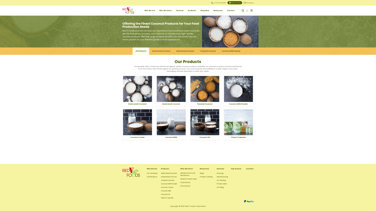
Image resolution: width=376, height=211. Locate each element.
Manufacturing (222, 177)
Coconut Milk (166, 191)
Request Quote (236, 3)
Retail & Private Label (188, 179)
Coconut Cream (167, 187)
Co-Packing (221, 180)
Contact (250, 169)
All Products (141, 51)
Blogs (202, 173)
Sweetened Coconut (185, 51)
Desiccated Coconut (161, 51)
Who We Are (149, 10)
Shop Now (204, 10)
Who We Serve (165, 10)
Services (179, 10)
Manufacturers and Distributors (187, 174)
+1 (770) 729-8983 (220, 3)
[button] (149, 10)
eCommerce (185, 186)
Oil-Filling (220, 187)
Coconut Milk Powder (231, 51)
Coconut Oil (165, 194)
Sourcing (220, 173)
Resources (218, 10)
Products (192, 10)
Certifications (152, 177)
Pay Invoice (250, 3)
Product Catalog (206, 177)
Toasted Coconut (208, 51)
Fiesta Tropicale (167, 198)
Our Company (152, 173)
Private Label (222, 184)
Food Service (185, 182)
